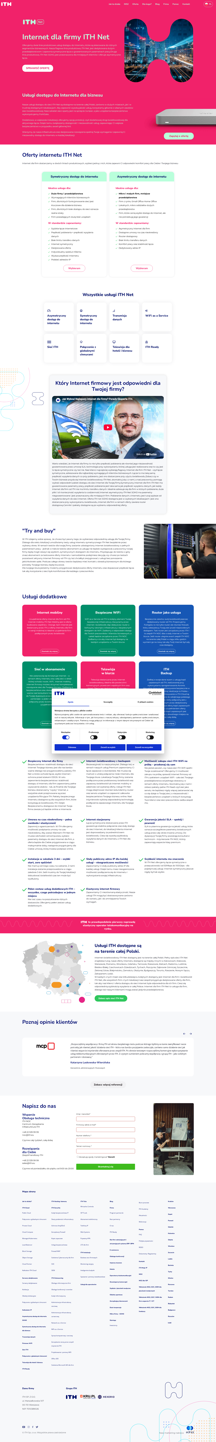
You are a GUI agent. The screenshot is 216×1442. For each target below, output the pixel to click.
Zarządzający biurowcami (119, 1301)
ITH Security (55, 1208)
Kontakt (186, 4)
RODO (141, 1247)
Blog (157, 4)
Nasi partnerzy (115, 1219)
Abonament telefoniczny (88, 1219)
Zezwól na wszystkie (144, 747)
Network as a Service (58, 1323)
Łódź (169, 1323)
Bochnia (171, 1265)
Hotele (112, 1269)
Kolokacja (25, 1289)
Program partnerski (116, 1213)
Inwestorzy (113, 1325)
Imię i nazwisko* (83, 1114)
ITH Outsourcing (57, 1278)
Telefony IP (84, 1226)
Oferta (135, 4)
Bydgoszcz (171, 1310)
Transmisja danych (28, 1337)
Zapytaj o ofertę (178, 136)
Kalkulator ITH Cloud (29, 1270)
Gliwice (170, 1278)
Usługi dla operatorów (88, 1284)
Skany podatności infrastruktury (62, 1219)
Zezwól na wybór (108, 747)
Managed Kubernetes (29, 1238)
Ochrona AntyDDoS (58, 1226)
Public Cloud (26, 1213)
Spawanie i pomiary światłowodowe (92, 1277)
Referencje (142, 1222)
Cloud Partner (27, 1264)
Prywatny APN (85, 1238)
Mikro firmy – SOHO (117, 1314)
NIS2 (126, 4)
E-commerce (114, 1250)
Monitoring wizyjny (87, 1264)
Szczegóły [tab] (108, 702)
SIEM (53, 1270)
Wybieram (74, 268)
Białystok (171, 1304)
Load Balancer (27, 1245)
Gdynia (170, 1240)
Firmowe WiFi (27, 1343)
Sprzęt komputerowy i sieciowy (62, 1336)
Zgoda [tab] (70, 702)
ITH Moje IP (143, 1268)
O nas (112, 1226)
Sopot (170, 1214)
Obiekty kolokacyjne (29, 1296)
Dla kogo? (147, 4)
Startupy (113, 1320)
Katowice (171, 1233)
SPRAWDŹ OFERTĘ (37, 68)
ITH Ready (26, 1369)
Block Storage (27, 1251)
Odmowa (72, 747)
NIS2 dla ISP (143, 1281)
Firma (166, 4)
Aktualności (143, 1215)
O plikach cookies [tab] (145, 702)
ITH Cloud (25, 1208)
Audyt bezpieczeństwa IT (59, 1213)
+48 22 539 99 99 (30, 1132)
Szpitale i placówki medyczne (120, 1288)
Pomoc (175, 4)
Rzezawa (171, 1284)
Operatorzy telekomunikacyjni (120, 1276)
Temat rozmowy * (84, 1146)
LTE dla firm (84, 1245)
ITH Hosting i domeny (59, 1201)
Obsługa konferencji (117, 1256)
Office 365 (54, 1359)
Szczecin (171, 1253)
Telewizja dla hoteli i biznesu (32, 1362)
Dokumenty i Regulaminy (147, 1254)
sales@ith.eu (28, 1163)
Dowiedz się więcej (50, 651)
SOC (52, 1264)
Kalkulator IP (27, 1310)
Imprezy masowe (116, 1263)
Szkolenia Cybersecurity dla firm (62, 1258)
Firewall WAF (55, 1251)
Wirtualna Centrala (87, 1206)
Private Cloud (27, 1226)
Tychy (170, 1272)
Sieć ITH (25, 1350)
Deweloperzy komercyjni (118, 1282)
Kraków (171, 1201)
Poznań (170, 1221)
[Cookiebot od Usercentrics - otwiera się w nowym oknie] (151, 693)
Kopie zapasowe (57, 1238)
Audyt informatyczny (58, 1296)
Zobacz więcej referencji (108, 1084)
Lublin (170, 1259)
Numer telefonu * (83, 1135)
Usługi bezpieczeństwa (59, 1245)
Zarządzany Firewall (58, 1232)
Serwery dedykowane (30, 1278)
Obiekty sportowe (116, 1295)
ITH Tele (83, 1201)
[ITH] (6, 4)
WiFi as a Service (57, 1329)
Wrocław (171, 1246)
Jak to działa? (27, 1201)
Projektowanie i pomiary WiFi (61, 1352)
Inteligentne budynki (87, 1270)
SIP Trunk (83, 1213)
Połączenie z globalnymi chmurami (34, 1219)
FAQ (140, 1234)
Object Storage (27, 1258)
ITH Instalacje (85, 1253)
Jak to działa (114, 4)
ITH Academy (143, 1209)
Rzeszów (171, 1316)
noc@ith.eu (28, 1135)
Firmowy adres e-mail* (86, 1125)
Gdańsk (170, 1227)
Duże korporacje (115, 1308)
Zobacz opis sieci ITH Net (111, 998)
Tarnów (170, 1291)
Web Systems (85, 1232)
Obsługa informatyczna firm (61, 1283)
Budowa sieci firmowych (88, 1258)
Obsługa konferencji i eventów (61, 1289)
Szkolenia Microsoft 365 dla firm (62, 1365)
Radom (170, 1297)
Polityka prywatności (146, 1241)
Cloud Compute (27, 1232)
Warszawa (172, 1208)
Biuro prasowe (144, 1203)
